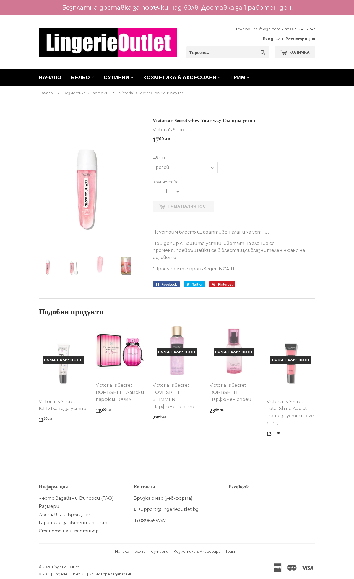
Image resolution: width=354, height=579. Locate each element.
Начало (50, 77)
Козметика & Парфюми (86, 93)
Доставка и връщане (64, 514)
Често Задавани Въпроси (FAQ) (76, 498)
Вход (268, 39)
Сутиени (117, 77)
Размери (49, 506)
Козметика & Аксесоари (180, 77)
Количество (166, 182)
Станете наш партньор (69, 531)
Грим (238, 77)
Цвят (159, 157)
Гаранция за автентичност (73, 522)
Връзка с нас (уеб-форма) (163, 498)
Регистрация (300, 39)
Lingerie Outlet (65, 567)
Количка (299, 52)
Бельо (81, 77)
